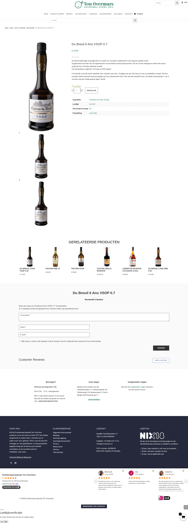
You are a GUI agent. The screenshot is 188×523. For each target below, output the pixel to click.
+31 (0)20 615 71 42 (111, 441)
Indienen (161, 348)
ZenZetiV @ (168, 472)
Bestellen (91, 90)
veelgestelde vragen (137, 387)
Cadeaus (93, 14)
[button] (2, 509)
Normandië (30, 28)
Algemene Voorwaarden (62, 432)
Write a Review (161, 360)
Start (6, 28)
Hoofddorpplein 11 (110, 434)
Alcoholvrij (81, 14)
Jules (136, 472)
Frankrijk (22, 28)
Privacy (56, 444)
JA (2, 522)
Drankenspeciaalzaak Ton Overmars (19, 475)
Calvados (99, 299)
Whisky (69, 14)
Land (16, 28)
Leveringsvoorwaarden (61, 441)
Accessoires (106, 14)
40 (90, 109)
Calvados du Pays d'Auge (99, 100)
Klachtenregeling (59, 438)
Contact (129, 14)
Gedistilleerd (57, 14)
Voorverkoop (58, 452)
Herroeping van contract (94, 506)
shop (11, 28)
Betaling (56, 435)
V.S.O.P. (92, 104)
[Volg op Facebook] (11, 463)
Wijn (46, 14)
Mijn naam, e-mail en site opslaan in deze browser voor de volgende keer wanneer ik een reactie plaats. (61, 341)
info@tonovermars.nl (104, 444)
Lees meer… (22, 452)
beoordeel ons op (10, 487)
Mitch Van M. (108, 472)
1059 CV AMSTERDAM (105, 436)
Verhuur (56, 449)
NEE (5, 522)
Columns (118, 14)
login (185, 2)
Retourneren (58, 447)
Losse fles (93, 113)
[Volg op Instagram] (15, 463)
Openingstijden (94, 399)
